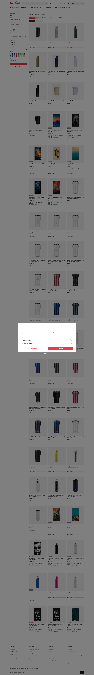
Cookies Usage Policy (50, 330)
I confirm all (60, 348)
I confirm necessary (34, 348)
